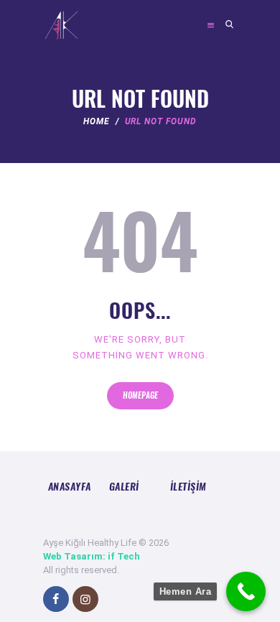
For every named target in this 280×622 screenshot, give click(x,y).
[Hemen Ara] (246, 591)
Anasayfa (69, 486)
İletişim (188, 486)
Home (96, 121)
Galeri (124, 486)
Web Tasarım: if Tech (91, 556)
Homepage (140, 395)
